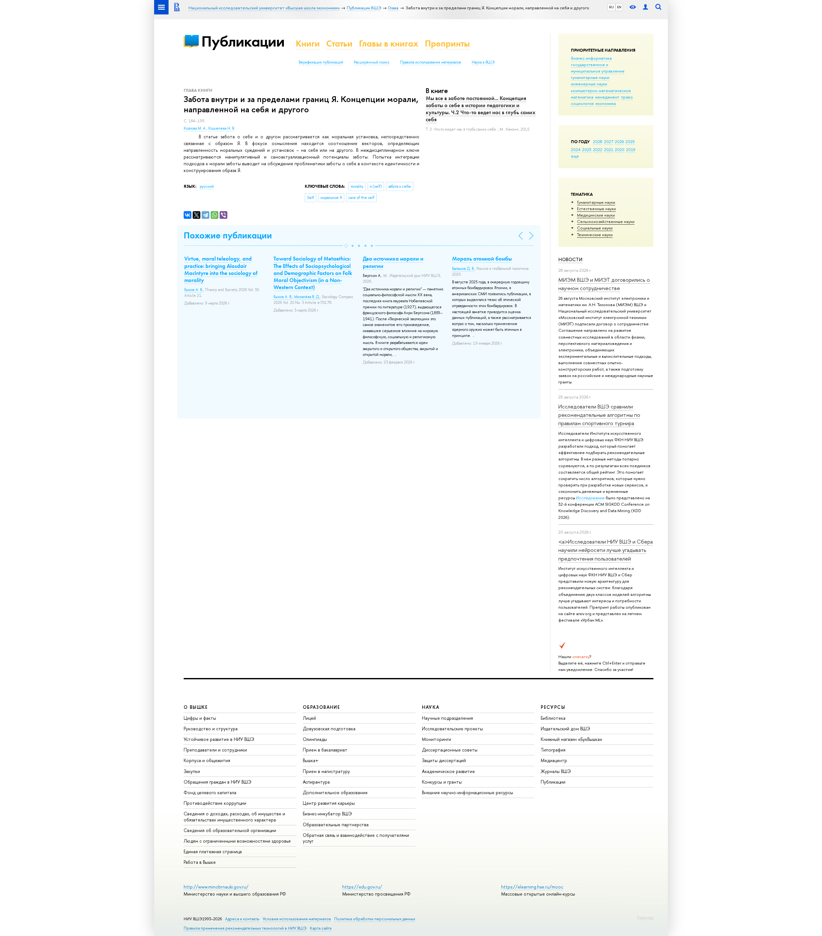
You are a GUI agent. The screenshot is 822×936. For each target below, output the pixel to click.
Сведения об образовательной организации (230, 830)
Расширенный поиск (371, 62)
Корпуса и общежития (207, 760)
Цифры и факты (200, 718)
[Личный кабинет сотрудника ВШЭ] (645, 7)
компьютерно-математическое (601, 90)
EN (619, 7)
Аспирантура (316, 782)
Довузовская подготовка (329, 729)
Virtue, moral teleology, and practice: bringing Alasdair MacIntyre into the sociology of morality (221, 269)
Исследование (590, 498)
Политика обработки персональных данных (374, 919)
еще (575, 156)
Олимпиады (315, 739)
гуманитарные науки (590, 77)
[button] (346, 246)
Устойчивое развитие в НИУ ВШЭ (219, 739)
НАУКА (431, 707)
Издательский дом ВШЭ (565, 729)
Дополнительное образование (335, 792)
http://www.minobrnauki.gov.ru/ (216, 887)
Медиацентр (554, 760)
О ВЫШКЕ (196, 707)
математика (582, 97)
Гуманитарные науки (596, 202)
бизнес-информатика (591, 58)
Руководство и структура (211, 729)
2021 (608, 149)
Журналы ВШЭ (556, 771)
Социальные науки (595, 228)
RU (611, 7)
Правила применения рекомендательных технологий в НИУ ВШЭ (245, 928)
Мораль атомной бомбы (482, 258)
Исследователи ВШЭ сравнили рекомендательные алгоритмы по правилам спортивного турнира (599, 415)
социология (582, 103)
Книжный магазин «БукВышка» (571, 739)
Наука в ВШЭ (483, 62)
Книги (308, 43)
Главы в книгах (388, 43)
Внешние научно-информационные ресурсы (467, 792)
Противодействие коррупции (215, 803)
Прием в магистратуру (326, 771)
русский (207, 186)
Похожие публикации (228, 235)
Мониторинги (436, 739)
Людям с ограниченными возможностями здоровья (237, 841)
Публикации (242, 41)
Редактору (645, 917)
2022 (597, 149)
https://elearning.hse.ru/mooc (532, 887)
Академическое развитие (448, 771)
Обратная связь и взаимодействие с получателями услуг (356, 838)
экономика (605, 103)
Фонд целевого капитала (210, 792)
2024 (576, 149)
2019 (630, 149)
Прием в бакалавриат (325, 750)
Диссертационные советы (449, 750)
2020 (620, 149)
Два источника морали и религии (393, 262)
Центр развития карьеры (329, 803)
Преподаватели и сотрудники (215, 750)
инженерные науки (589, 84)
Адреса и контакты (242, 919)
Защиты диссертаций (444, 760)
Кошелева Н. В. (221, 128)
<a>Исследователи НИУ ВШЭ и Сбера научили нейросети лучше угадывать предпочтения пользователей (605, 550)
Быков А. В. (193, 289)
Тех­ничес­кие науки (595, 234)
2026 (619, 141)
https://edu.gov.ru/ (362, 887)
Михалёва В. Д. (307, 296)
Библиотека (553, 718)
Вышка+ (311, 760)
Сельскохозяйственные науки (605, 221)
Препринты (447, 43)
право (627, 97)
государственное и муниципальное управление (598, 68)
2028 (597, 141)
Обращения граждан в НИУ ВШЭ (217, 782)
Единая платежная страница (213, 851)
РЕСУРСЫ (553, 707)
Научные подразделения (447, 718)
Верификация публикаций (321, 62)
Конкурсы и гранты (442, 782)
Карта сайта (320, 928)
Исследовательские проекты (452, 729)
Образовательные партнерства (336, 824)
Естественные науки (596, 208)
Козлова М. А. (195, 128)
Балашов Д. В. (463, 268)
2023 (586, 149)
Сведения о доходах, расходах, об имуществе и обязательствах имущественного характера (234, 816)
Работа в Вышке (200, 862)
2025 (630, 141)
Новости (570, 259)
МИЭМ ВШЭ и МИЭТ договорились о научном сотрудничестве (604, 284)
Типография (553, 750)
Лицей (309, 718)
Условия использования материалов (297, 919)
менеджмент (607, 97)
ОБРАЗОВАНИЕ (321, 707)
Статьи (339, 43)
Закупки (192, 771)
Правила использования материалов (430, 62)
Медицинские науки (596, 215)
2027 (608, 141)
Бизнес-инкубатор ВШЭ (327, 814)
